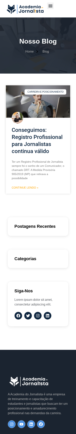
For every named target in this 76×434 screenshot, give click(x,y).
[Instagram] (12, 424)
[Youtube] (21, 424)
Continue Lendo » (25, 187)
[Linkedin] (31, 424)
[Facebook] (41, 424)
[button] (50, 6)
